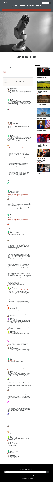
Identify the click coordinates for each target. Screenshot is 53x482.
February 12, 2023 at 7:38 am (14, 90)
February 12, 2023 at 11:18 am (14, 215)
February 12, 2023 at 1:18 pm (14, 308)
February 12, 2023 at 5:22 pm (14, 414)
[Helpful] (7, 97)
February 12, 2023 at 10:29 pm (14, 451)
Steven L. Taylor (26, 61)
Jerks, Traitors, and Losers (42, 78)
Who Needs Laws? (41, 118)
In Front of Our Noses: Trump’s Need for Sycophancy (42, 160)
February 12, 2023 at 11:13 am (14, 191)
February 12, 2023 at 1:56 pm (14, 319)
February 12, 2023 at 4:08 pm (14, 372)
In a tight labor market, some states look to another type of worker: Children (18, 289)
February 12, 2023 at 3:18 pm (14, 359)
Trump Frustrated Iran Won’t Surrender (42, 131)
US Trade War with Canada (41, 105)
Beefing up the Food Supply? (42, 91)
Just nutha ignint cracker (11, 360)
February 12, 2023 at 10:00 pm (14, 443)
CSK (8, 216)
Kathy (9, 101)
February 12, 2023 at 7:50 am (14, 100)
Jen (8, 233)
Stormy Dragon (10, 320)
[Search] (50, 3)
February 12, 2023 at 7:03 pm (14, 432)
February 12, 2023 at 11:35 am (14, 232)
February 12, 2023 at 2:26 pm (14, 332)
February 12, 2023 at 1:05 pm (14, 288)
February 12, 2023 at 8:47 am (14, 136)
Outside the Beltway (28, 5)
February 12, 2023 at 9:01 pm (14, 437)
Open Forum (4, 72)
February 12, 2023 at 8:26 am (14, 123)
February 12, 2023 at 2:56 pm (14, 341)
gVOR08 (9, 363)
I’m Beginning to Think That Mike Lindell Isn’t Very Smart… (42, 145)
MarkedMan (10, 124)
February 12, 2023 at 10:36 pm (14, 456)
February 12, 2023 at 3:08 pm (14, 348)
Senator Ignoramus (41, 173)
